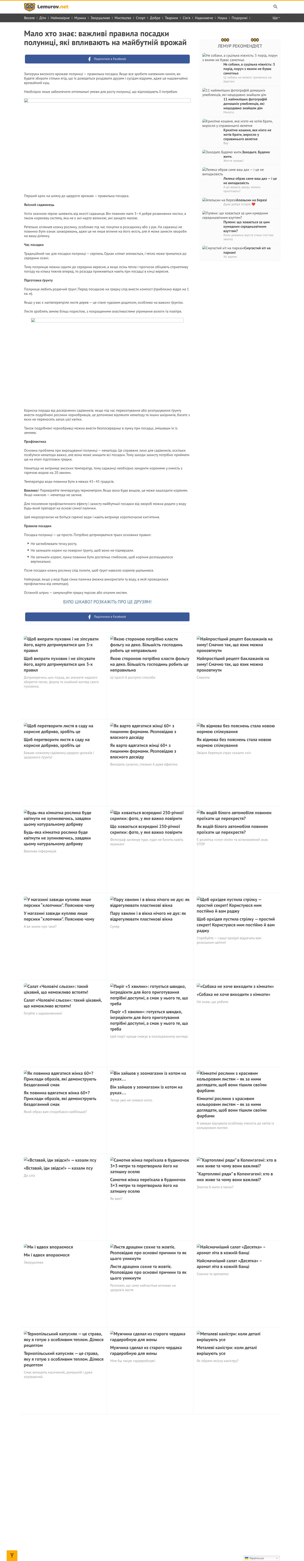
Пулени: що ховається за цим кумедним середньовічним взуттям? (246, 226)
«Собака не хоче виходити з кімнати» (233, 994)
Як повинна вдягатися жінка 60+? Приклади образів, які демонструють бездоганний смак (60, 1098)
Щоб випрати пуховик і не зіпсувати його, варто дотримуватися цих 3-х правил (59, 664)
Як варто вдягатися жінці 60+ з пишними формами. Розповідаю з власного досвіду (143, 751)
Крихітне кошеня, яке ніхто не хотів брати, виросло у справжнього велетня (247, 134)
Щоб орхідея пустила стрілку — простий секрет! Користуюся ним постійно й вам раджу (236, 924)
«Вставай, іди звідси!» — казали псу (58, 1168)
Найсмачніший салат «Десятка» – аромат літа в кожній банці (229, 1263)
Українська (256, 1558)
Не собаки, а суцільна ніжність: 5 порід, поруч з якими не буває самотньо (249, 68)
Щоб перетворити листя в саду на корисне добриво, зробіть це (57, 742)
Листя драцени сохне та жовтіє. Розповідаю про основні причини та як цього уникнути (148, 1272)
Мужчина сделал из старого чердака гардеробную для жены (146, 1350)
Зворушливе (100, 18)
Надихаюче (204, 18)
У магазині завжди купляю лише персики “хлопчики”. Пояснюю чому (59, 916)
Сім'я (186, 18)
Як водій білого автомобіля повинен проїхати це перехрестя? (232, 829)
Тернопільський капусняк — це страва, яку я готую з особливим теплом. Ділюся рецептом (63, 1359)
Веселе (29, 18)
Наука (222, 18)
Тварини (171, 18)
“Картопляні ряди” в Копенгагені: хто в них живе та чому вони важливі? (235, 1176)
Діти (42, 18)
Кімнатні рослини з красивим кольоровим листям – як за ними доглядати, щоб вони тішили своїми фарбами (232, 1107)
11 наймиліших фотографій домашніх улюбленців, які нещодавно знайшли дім (245, 103)
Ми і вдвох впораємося (46, 1255)
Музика (80, 18)
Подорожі (239, 18)
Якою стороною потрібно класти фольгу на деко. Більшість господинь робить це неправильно (149, 664)
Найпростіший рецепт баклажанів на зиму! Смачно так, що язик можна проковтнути (233, 664)
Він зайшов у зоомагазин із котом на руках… (146, 1090)
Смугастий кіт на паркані (247, 250)
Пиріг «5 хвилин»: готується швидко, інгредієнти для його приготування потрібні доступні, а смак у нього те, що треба (149, 1020)
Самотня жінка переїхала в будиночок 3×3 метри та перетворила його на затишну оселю (148, 1185)
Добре (155, 18)
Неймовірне (60, 18)
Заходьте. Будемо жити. (246, 154)
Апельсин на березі (251, 200)
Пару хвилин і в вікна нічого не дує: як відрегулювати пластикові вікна (148, 916)
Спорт (140, 18)
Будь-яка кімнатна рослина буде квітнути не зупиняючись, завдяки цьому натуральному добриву (57, 838)
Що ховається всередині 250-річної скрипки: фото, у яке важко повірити (146, 829)
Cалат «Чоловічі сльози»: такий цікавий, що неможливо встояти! (63, 1003)
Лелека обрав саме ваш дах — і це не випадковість (250, 180)
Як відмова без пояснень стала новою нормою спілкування (234, 742)
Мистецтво (123, 18)
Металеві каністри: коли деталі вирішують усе (227, 1350)
